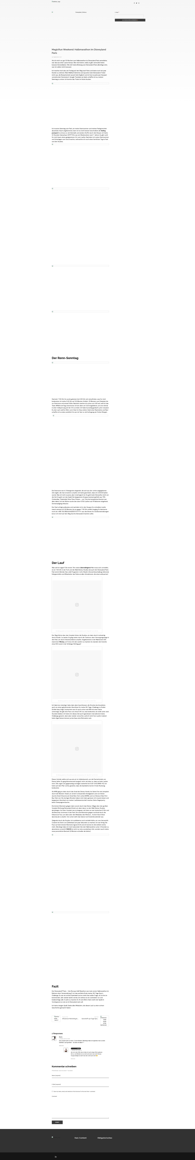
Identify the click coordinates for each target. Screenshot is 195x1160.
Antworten (61, 1045)
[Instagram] (139, 3)
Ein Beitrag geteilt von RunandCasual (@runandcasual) (69, 775)
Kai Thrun (74, 1048)
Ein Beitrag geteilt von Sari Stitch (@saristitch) (69, 700)
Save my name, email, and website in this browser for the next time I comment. (74, 1091)
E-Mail (117, 12)
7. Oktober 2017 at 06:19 (76, 1050)
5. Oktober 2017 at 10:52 (64, 1038)
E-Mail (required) (56, 1084)
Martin (60, 1037)
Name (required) (56, 1075)
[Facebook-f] (134, 3)
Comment (54, 1096)
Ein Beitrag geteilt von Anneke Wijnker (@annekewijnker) (69, 631)
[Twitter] (136, 3)
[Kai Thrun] (58, 3)
